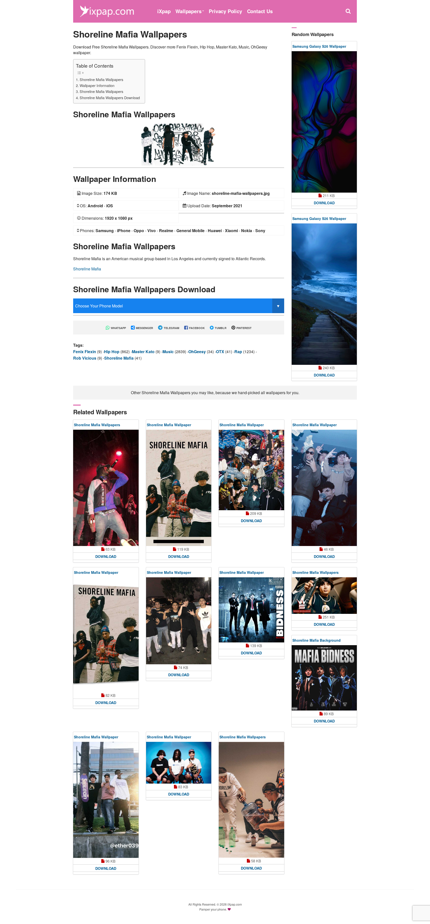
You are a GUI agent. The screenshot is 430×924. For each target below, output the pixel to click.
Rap (238, 351)
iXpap (163, 11)
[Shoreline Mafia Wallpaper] (179, 488)
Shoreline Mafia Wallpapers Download (110, 97)
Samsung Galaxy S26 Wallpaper (319, 46)
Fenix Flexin (85, 351)
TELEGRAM (171, 328)
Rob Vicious (85, 358)
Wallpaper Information (97, 85)
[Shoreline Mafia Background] (324, 678)
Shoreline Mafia (87, 269)
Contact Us (260, 11)
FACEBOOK (196, 328)
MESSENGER (144, 328)
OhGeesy (197, 351)
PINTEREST (244, 328)
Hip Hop (112, 351)
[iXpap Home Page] (106, 10)
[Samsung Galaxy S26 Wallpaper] (324, 122)
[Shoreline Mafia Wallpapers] (178, 144)
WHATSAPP (118, 328)
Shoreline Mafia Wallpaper (169, 424)
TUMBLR (220, 328)
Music (168, 351)
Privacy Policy (225, 11)
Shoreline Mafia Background (316, 640)
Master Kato (144, 351)
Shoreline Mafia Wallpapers (101, 79)
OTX (220, 351)
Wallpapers (188, 11)
